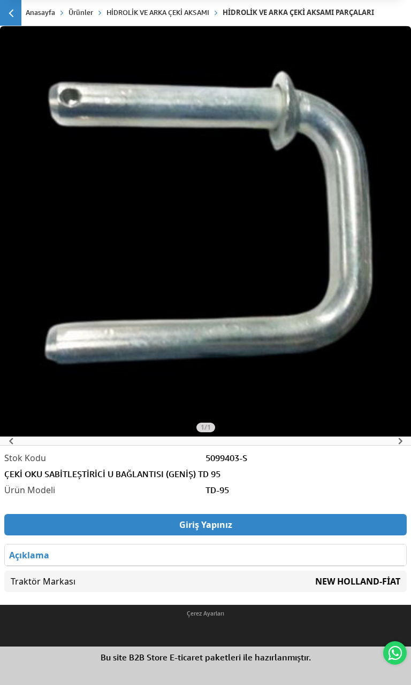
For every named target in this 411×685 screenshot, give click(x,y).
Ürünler (80, 12)
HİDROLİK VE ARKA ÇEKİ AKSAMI (157, 12)
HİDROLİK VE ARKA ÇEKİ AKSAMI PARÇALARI (298, 12)
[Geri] (10, 13)
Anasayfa (40, 12)
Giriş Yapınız (205, 525)
